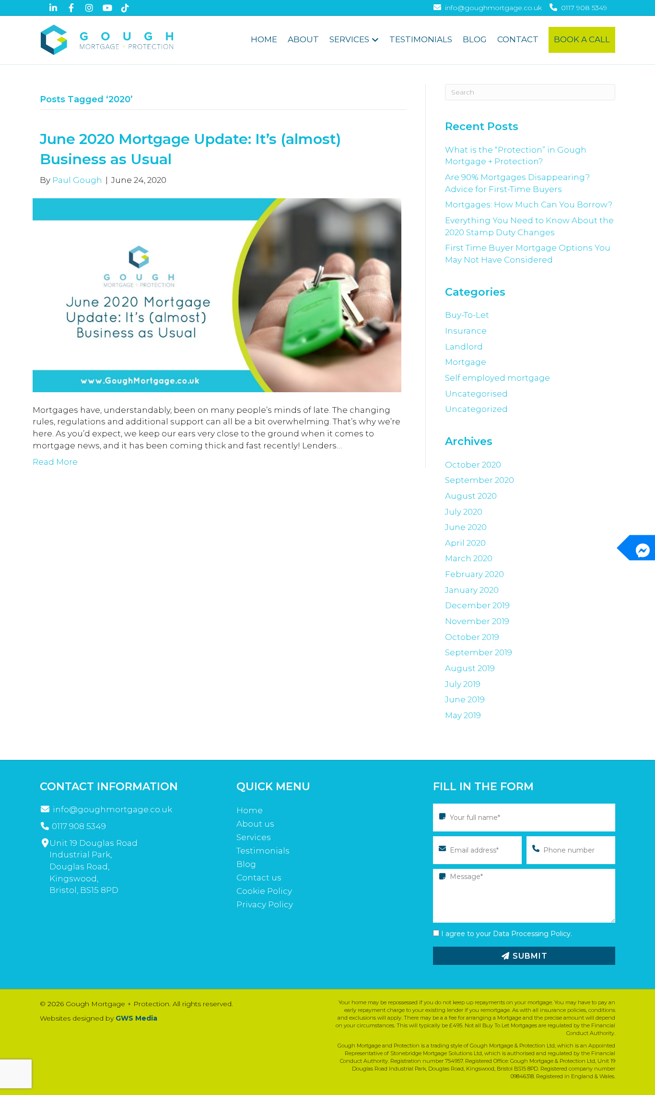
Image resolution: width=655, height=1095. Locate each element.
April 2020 (465, 543)
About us (255, 824)
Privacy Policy (264, 904)
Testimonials (263, 850)
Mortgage (465, 362)
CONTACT (517, 39)
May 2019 (463, 715)
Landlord (464, 346)
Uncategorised (476, 393)
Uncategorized (476, 409)
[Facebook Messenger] (642, 547)
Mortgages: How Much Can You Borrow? (528, 204)
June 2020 (466, 527)
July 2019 (462, 684)
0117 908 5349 (79, 826)
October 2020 (473, 464)
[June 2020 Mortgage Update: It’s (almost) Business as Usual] (217, 294)
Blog (246, 864)
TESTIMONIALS (420, 39)
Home (249, 810)
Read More (55, 462)
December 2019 (477, 605)
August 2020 (471, 496)
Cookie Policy (264, 891)
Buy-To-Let (467, 315)
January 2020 (472, 590)
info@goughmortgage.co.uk (112, 809)
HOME (264, 39)
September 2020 (479, 480)
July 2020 (463, 512)
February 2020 (474, 574)
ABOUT (303, 39)
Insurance (466, 331)
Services (253, 837)
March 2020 (468, 558)
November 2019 (477, 621)
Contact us (258, 877)
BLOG (475, 39)
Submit (529, 956)
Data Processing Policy (532, 933)
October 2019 (472, 637)
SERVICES (349, 39)
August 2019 (470, 668)
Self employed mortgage (497, 378)
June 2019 (465, 699)
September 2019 (478, 652)
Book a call (582, 39)
